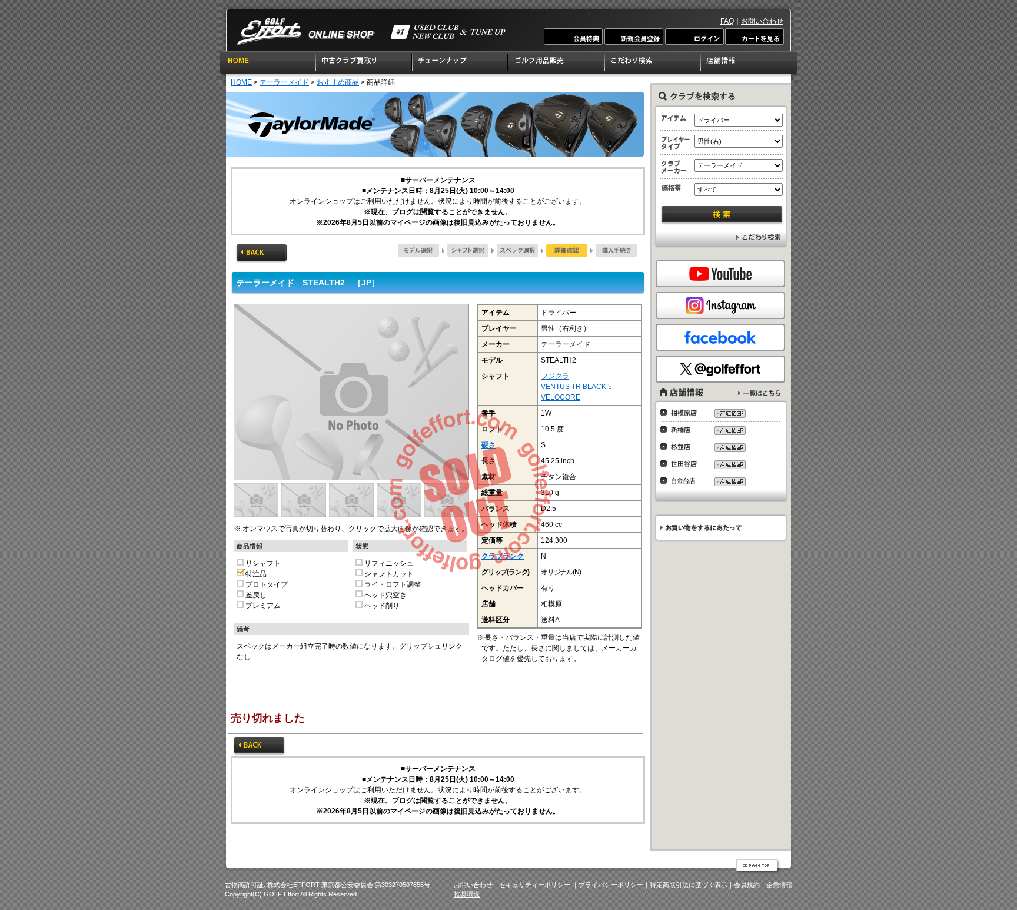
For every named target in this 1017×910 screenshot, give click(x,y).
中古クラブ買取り (364, 64)
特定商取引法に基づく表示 (688, 884)
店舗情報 (749, 64)
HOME (267, 64)
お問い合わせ (762, 21)
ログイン (694, 36)
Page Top (758, 866)
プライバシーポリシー (611, 884)
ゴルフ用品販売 (556, 64)
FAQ (727, 21)
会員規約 (747, 884)
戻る (262, 253)
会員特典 (574, 36)
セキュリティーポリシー (534, 884)
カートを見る (754, 36)
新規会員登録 (634, 36)
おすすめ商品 (338, 82)
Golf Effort (371, 32)
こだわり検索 (653, 64)
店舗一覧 (759, 393)
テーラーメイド (284, 82)
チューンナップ (460, 64)
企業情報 (779, 884)
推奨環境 (467, 894)
